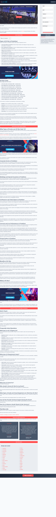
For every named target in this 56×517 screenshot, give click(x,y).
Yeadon (21, 454)
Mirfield (3, 468)
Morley (3, 462)
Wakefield (17, 414)
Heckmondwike (5, 466)
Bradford (21, 451)
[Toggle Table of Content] (9, 38)
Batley (3, 465)
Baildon (21, 463)
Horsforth (21, 449)
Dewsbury (4, 463)
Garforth (13, 414)
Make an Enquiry (28, 475)
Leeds (3, 459)
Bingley (21, 466)
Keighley (21, 469)
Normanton (10, 414)
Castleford (2, 414)
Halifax (21, 464)
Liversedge (4, 469)
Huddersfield (22, 455)
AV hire (23, 31)
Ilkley (21, 467)
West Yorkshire (5, 460)
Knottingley (6, 414)
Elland (21, 461)
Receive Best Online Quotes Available (19, 126)
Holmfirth (21, 457)
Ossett (3, 457)
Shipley (21, 458)
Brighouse (21, 452)
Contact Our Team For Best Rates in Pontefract (18, 308)
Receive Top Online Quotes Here (19, 417)
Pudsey (21, 448)
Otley (21, 460)
